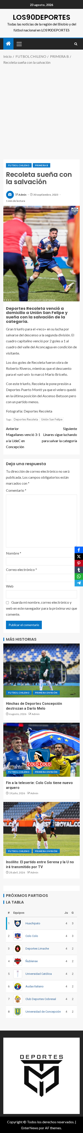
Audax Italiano (34, 986)
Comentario (16, 490)
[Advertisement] (41, 111)
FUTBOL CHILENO (18, 165)
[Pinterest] (79, 563)
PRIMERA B (41, 165)
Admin (22, 194)
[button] (18, 43)
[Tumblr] (79, 569)
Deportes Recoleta (26, 419)
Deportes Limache (37, 948)
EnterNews (29, 1128)
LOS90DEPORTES (41, 17)
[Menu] (18, 43)
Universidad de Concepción (43, 1011)
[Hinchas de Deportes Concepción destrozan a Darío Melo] (41, 671)
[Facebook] (79, 550)
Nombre (13, 553)
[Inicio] (8, 43)
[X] (79, 556)
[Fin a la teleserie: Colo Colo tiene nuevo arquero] (41, 750)
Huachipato (32, 923)
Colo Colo (31, 936)
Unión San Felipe (51, 419)
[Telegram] (79, 583)
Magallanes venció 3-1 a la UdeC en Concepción (23, 437)
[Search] (76, 44)
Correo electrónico (21, 569)
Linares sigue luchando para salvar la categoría (59, 434)
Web (10, 586)
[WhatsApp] (79, 576)
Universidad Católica (38, 973)
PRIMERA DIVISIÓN (46, 692)
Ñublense (31, 961)
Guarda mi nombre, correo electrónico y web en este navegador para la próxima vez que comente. (41, 608)
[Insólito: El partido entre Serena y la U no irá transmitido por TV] (41, 829)
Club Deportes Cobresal (40, 999)
